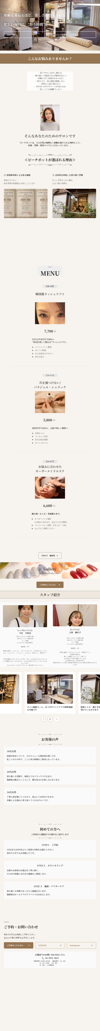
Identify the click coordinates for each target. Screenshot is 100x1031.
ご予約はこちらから (15, 945)
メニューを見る (60, 34)
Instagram (75, 945)
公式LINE (42, 945)
